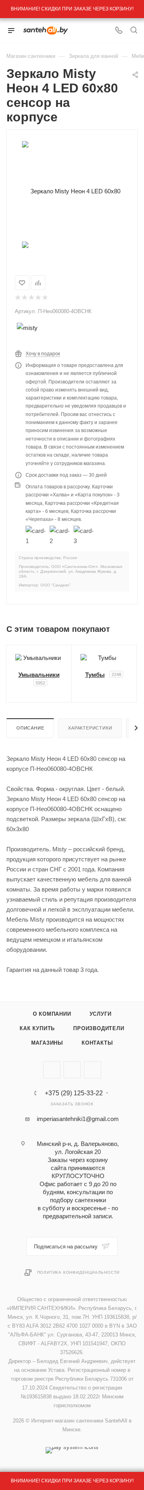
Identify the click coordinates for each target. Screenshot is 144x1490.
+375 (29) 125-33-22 (74, 1093)
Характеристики (90, 728)
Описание (30, 728)
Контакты (97, 1043)
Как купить (37, 1028)
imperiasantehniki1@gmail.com (78, 1118)
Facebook (72, 1069)
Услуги (101, 1014)
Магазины (47, 1043)
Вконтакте (51, 1069)
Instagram (92, 1069)
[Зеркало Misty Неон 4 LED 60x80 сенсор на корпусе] (72, 190)
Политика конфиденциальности (78, 1272)
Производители (98, 1028)
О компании (52, 1014)
